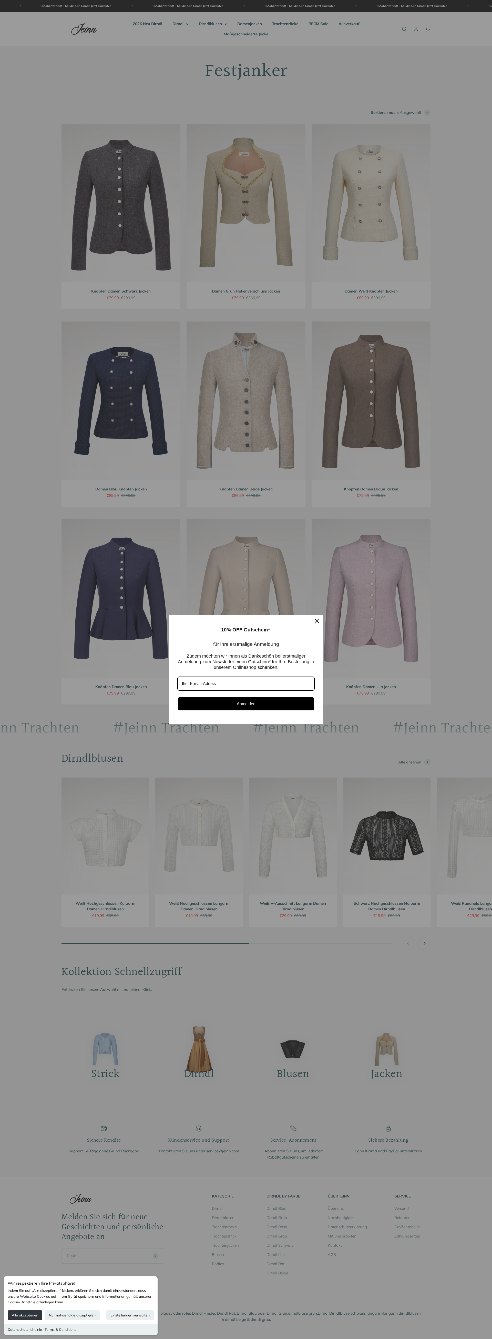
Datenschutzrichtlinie (25, 1329)
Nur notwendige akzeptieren (72, 1315)
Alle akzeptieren (25, 1315)
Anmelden (246, 704)
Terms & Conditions (60, 1329)
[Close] (317, 621)
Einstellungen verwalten (130, 1315)
